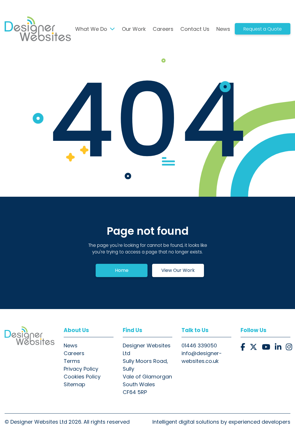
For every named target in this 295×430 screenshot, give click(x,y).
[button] (243, 347)
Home (121, 270)
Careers (163, 29)
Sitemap (74, 384)
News (223, 29)
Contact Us (194, 29)
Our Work (134, 29)
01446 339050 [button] (199, 345)
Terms (72, 361)
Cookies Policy (82, 376)
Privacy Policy (81, 368)
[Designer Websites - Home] (29, 335)
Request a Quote (262, 29)
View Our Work (178, 270)
